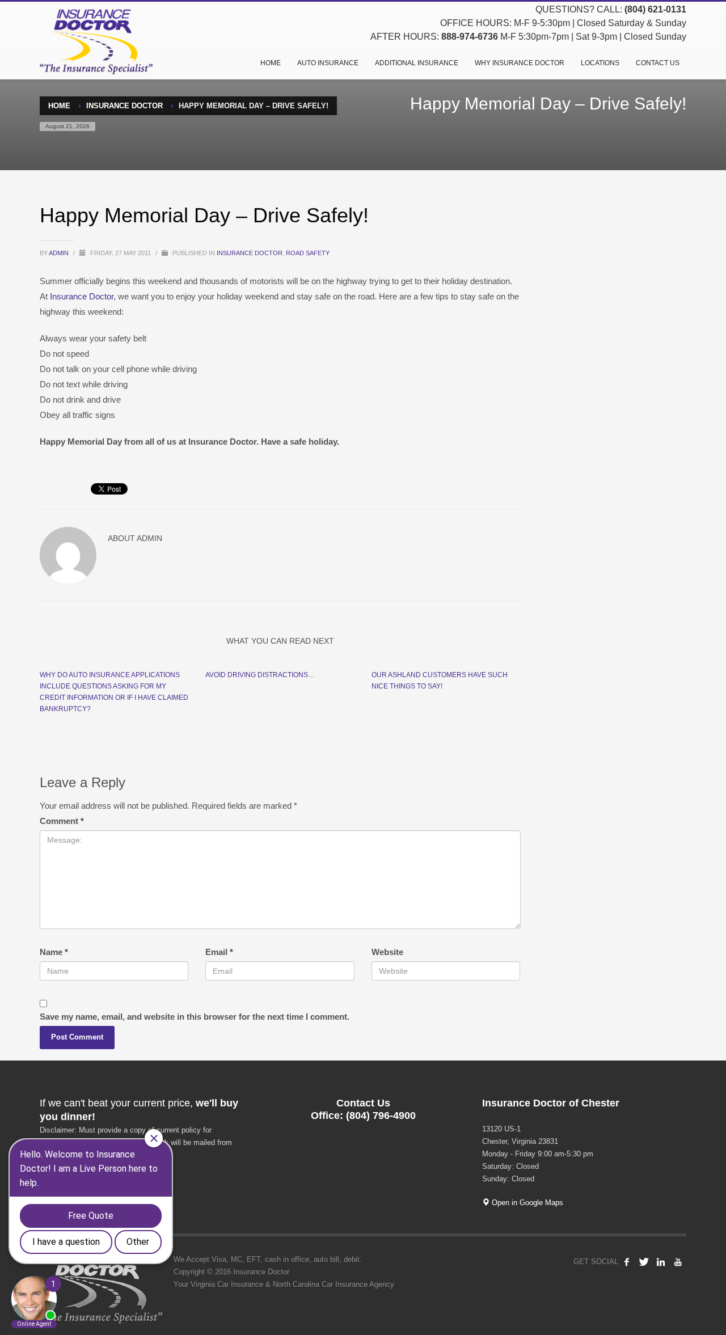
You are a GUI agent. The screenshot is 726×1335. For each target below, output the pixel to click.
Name (54, 952)
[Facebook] (626, 1261)
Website (387, 952)
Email (219, 952)
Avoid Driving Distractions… (260, 675)
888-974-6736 (469, 36)
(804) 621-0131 (655, 9)
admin (59, 253)
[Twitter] (643, 1261)
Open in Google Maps (526, 1202)
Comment (62, 821)
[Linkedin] (660, 1261)
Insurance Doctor (249, 253)
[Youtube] (677, 1261)
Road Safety (308, 253)
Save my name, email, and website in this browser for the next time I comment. (194, 1016)
